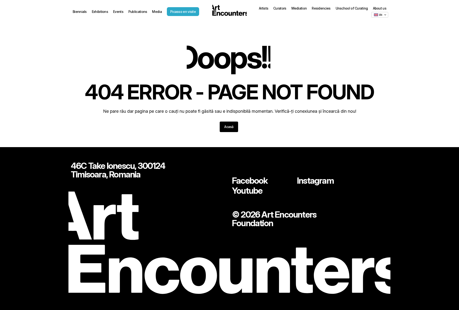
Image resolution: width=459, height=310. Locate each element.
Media (157, 12)
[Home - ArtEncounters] (229, 11)
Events (118, 12)
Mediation (299, 8)
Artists (263, 8)
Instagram (315, 180)
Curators (279, 8)
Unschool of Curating (352, 8)
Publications (137, 12)
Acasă (229, 127)
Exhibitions (100, 12)
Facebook (250, 180)
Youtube (247, 190)
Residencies (321, 8)
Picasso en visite (183, 12)
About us (379, 8)
